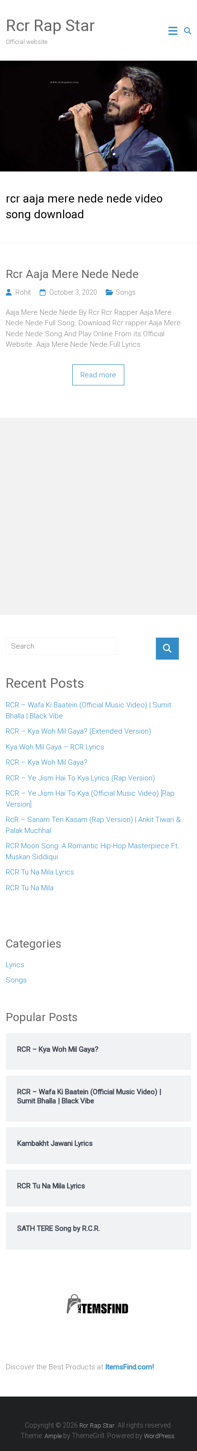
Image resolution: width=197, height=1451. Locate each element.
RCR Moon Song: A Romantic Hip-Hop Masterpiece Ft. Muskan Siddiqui (92, 851)
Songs (126, 292)
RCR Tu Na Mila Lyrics (40, 872)
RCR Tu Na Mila (30, 888)
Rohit (23, 292)
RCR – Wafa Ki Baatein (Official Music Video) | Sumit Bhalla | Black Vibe (88, 710)
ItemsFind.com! (129, 1367)
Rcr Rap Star (50, 25)
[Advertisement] (98, 516)
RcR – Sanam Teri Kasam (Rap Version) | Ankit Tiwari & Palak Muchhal (93, 825)
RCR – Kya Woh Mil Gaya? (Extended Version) (78, 731)
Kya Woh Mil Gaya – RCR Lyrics (55, 747)
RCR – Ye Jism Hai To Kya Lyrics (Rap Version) (80, 778)
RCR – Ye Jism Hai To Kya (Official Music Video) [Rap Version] (90, 799)
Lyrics (15, 964)
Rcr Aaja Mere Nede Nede (72, 274)
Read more (98, 375)
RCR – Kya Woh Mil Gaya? (47, 762)
